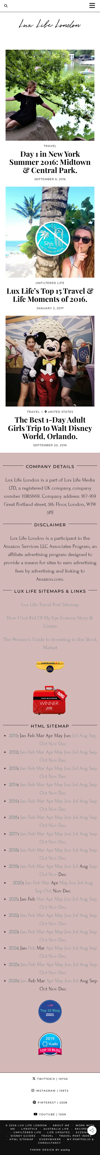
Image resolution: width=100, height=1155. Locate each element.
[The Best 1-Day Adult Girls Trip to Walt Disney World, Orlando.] (50, 361)
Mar (40, 752)
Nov (53, 744)
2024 (13, 948)
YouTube (52, 1114)
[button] (93, 6)
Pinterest (52, 1102)
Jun (67, 752)
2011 (13, 736)
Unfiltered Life (27, 1132)
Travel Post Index (75, 1135)
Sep (93, 736)
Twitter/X (52, 1078)
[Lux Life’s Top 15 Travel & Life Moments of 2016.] (50, 232)
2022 (13, 915)
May (58, 752)
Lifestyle (29, 1128)
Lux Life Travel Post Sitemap (50, 605)
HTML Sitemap (21, 1139)
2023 (13, 932)
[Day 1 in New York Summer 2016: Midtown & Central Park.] (50, 95)
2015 (13, 801)
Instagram (52, 1090)
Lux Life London (50, 23)
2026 (13, 981)
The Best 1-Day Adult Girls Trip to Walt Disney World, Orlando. (50, 427)
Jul (75, 736)
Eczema (82, 1132)
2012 (13, 752)
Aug (83, 736)
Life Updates (58, 1132)
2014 (13, 784)
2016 (13, 817)
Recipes (81, 1128)
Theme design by (50, 1149)
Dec (62, 744)
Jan (23, 752)
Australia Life (56, 1128)
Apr (49, 752)
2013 (13, 768)
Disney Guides (23, 1135)
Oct (43, 744)
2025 (13, 964)
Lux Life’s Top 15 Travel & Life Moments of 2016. (50, 294)
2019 (13, 866)
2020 (18, 883)
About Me (61, 1125)
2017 (13, 834)
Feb (31, 752)
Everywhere (50, 1139)
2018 (13, 850)
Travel (47, 1135)
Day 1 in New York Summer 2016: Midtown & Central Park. (50, 162)
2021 (13, 899)
